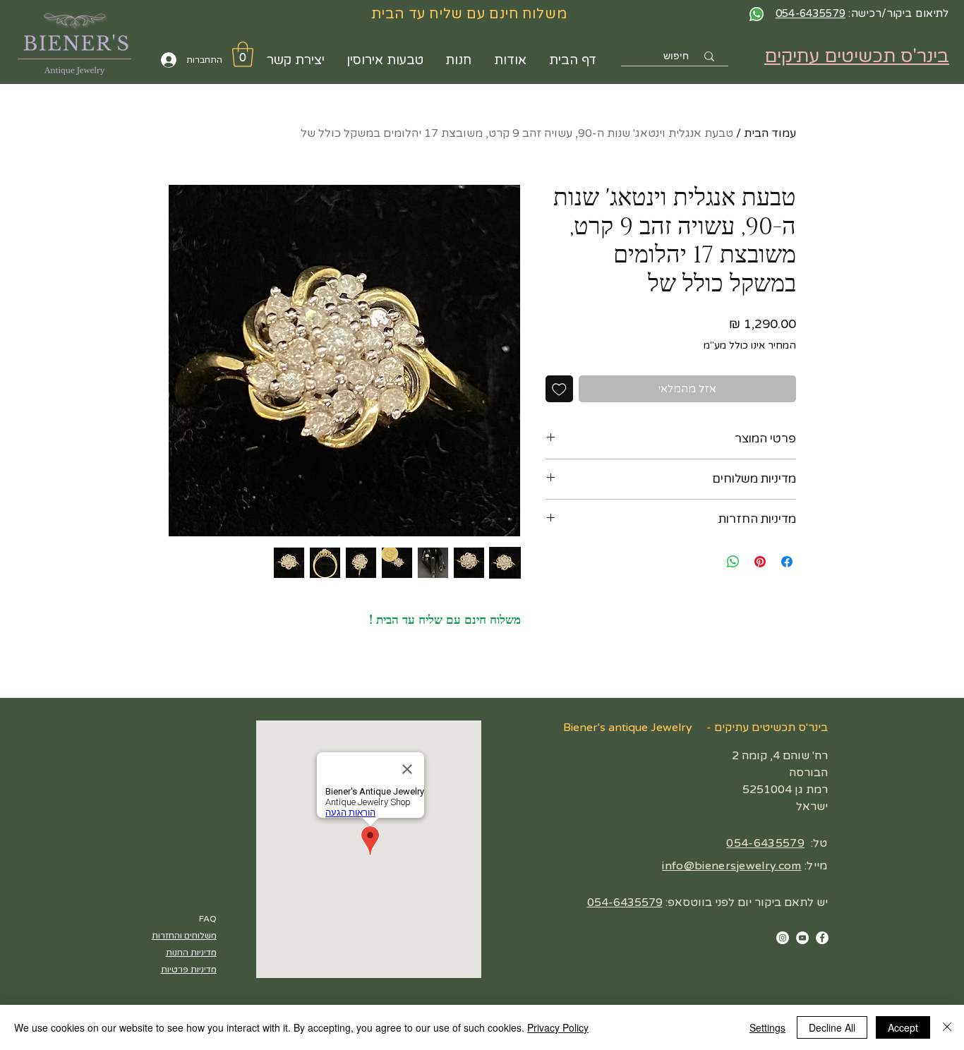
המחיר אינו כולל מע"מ (750, 345)
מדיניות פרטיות (189, 969)
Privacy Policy (558, 1027)
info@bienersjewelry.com (731, 866)
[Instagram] (782, 937)
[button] (242, 54)
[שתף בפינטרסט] (760, 561)
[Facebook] (822, 937)
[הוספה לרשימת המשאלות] (559, 389)
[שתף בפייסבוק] (786, 561)
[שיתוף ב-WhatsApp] (733, 561)
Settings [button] (767, 1027)
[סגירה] (947, 1027)
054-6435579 (765, 843)
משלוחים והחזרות (184, 936)
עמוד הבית (770, 133)
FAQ (208, 919)
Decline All (832, 1027)
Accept (903, 1027)
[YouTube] (802, 937)
